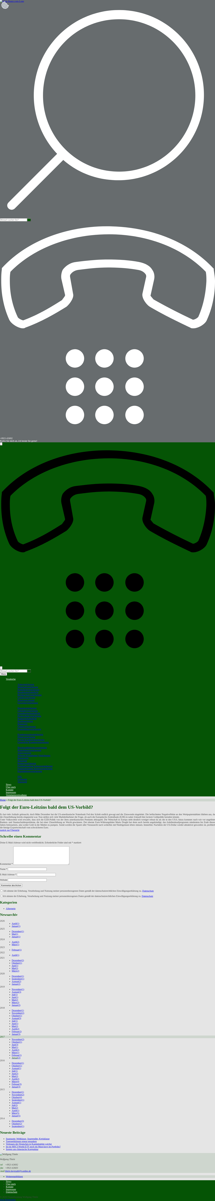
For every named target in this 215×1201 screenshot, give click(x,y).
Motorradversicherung (28, 687)
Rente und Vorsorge (21, 745)
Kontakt (9, 790)
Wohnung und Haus (21, 705)
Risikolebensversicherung (29, 750)
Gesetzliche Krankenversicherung (33, 742)
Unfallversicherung (26, 697)
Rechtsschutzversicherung (30, 695)
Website (3, 880)
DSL (20, 776)
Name (3, 869)
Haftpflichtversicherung (28, 689)
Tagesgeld (22, 782)
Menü (3, 674)
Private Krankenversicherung (31, 739)
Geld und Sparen (19, 774)
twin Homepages (8, 1199)
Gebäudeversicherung (28, 711)
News (8, 784)
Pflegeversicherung (26, 737)
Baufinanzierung (25, 721)
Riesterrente (23, 758)
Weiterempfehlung (14, 1176)
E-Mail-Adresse (8, 874)
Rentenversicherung (27, 763)
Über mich (11, 787)
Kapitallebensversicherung (30, 771)
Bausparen (22, 724)
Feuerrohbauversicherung (29, 729)
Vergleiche (11, 679)
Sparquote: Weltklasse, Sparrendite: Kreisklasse (28, 1138)
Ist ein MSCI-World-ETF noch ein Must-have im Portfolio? (33, 1146)
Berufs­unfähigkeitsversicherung (32, 747)
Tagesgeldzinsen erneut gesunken (21, 1141)
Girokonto (22, 779)
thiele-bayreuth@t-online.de (18, 1171)
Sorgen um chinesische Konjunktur (22, 1149)
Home (3, 800)
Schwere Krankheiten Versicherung (34, 755)
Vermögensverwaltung (16, 795)
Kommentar (6, 864)
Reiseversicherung (26, 700)
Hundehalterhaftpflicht (28, 692)
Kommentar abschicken (11, 885)
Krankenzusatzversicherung (30, 734)
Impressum (11, 792)
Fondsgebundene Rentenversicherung (35, 768)
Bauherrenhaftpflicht (27, 718)
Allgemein (11, 908)
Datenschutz (148, 891)
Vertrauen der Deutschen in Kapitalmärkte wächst (29, 1144)
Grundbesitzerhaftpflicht (29, 713)
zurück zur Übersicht (9, 830)
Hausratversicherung (27, 708)
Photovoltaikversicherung (29, 716)
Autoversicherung (26, 684)
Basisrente (22, 761)
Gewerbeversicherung (28, 703)
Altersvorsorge (24, 753)
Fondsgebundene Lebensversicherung (35, 766)
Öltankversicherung (27, 726)
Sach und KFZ (18, 682)
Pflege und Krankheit (21, 732)
